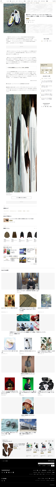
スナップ (53, 470)
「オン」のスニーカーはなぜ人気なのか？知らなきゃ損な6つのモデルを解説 (46, 81)
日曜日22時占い (44, 470)
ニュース (34, 470)
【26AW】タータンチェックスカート (14, 240)
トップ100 (49, 470)
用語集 (53, 472)
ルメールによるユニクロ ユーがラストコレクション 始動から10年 (36, 450)
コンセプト (52, 478)
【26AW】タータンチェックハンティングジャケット (7, 240)
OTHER (49, 465)
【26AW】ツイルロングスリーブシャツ (29, 240)
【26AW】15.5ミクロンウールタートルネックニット (22, 240)
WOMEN (44, 465)
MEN (39, 465)
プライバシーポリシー (43, 480)
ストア (40, 470)
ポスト (39, 472)
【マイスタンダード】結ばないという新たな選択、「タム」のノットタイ (46, 90)
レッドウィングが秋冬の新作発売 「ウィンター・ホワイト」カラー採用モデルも (20, 445)
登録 (46, 72)
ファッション (45, 78)
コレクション (35, 472)
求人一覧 (10, 247)
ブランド (39, 478)
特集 (37, 470)
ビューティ (49, 78)
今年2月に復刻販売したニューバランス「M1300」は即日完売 (18, 67)
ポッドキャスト (49, 472)
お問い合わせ (47, 480)
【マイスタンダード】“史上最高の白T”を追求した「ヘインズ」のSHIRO (46, 99)
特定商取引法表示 (52, 480)
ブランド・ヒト (43, 472)
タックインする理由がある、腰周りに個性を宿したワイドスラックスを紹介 (46, 95)
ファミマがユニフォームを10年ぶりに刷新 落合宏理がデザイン (29, 450)
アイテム (43, 478)
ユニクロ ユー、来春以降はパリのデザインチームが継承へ (51, 450)
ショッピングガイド (37, 480)
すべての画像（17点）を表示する (21, 197)
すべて (42, 78)
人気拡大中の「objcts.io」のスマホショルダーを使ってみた (46, 86)
